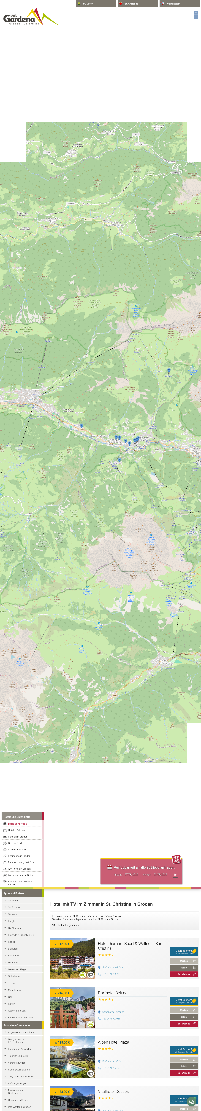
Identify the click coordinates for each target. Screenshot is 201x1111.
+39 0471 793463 (111, 1068)
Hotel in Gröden (16, 830)
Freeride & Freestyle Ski (21, 935)
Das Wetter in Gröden (19, 1107)
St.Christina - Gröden (113, 967)
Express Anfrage (17, 823)
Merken (184, 961)
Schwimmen (14, 976)
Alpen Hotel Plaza (113, 1042)
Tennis (11, 983)
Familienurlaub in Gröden (21, 1017)
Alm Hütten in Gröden (19, 868)
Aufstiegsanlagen (17, 1083)
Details (183, 967)
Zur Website (184, 974)
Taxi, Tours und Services (21, 1076)
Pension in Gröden (17, 836)
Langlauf (12, 921)
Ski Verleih (13, 914)
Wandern (13, 962)
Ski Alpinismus (15, 928)
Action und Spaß (17, 1010)
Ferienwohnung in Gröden (21, 862)
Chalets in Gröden (17, 849)
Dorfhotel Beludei (113, 993)
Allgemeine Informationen (21, 1032)
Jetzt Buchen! (184, 952)
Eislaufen (13, 948)
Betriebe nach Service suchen (20, 883)
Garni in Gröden (16, 843)
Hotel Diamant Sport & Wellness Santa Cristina (132, 946)
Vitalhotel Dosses (113, 1091)
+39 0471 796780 (111, 974)
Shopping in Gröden (18, 1100)
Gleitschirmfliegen (17, 969)
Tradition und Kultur (18, 1056)
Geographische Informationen (16, 1041)
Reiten (11, 1003)
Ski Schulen (14, 907)
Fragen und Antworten (20, 1049)
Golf (10, 997)
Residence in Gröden (19, 856)
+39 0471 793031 (111, 1018)
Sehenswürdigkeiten (19, 1069)
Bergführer (13, 955)
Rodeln (12, 941)
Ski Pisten (13, 900)
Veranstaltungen (16, 1062)
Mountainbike (15, 990)
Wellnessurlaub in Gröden (21, 875)
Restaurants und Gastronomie (16, 1092)
